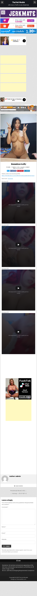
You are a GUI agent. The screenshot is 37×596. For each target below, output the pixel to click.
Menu (19, 561)
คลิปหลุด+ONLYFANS (19, 168)
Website (4, 539)
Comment (5, 507)
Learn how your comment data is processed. (17, 551)
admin (9, 167)
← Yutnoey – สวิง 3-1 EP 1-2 (18, 493)
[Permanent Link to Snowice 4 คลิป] (18, 138)
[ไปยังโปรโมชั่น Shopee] (18, 26)
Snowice (10, 178)
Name (4, 527)
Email (4, 533)
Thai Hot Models (18, 2)
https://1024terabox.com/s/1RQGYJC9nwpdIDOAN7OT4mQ (18, 175)
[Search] (34, 2)
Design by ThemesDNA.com (18, 579)
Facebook (14, 171)
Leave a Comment (26, 167)
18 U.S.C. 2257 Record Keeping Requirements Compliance (18, 570)
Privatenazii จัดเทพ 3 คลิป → (18, 491)
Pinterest (20, 171)
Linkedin (28, 171)
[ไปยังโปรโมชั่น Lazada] (18, 20)
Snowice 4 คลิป (18, 164)
